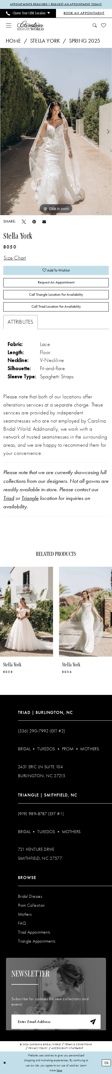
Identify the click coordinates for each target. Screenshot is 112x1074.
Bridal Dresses (30, 896)
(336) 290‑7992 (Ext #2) (41, 730)
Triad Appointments (34, 932)
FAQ (22, 923)
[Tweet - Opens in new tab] (23, 221)
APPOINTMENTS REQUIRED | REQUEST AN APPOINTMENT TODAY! (56, 4)
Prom (67, 748)
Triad (8, 498)
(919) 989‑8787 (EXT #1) (41, 813)
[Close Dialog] (4, 1063)
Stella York (45, 41)
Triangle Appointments (36, 941)
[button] (9, 25)
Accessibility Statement (67, 1048)
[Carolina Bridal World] (30, 25)
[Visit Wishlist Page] (103, 25)
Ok (106, 1063)
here (59, 1070)
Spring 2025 (84, 41)
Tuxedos (46, 748)
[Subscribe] (93, 1021)
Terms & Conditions (78, 1044)
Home (13, 41)
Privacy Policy (38, 1048)
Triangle (30, 498)
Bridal (24, 748)
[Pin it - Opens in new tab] (34, 221)
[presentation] (26, 612)
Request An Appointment (56, 282)
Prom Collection (31, 905)
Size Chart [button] (15, 258)
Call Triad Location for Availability (56, 306)
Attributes (20, 322)
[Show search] (94, 25)
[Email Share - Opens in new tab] (44, 221)
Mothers (89, 748)
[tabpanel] (56, 131)
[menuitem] (28, 13)
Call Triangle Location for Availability (56, 294)
